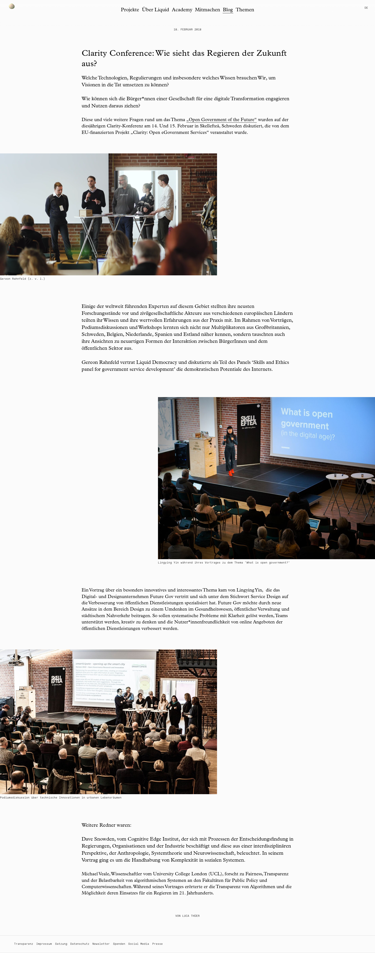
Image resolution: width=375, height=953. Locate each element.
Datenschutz (79, 944)
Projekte (130, 10)
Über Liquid (155, 10)
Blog (228, 10)
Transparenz (23, 944)
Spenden (119, 944)
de (366, 8)
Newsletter (101, 944)
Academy (182, 10)
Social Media (138, 944)
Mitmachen (207, 10)
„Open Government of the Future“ (221, 120)
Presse (157, 944)
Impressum (44, 944)
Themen (245, 10)
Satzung (61, 944)
